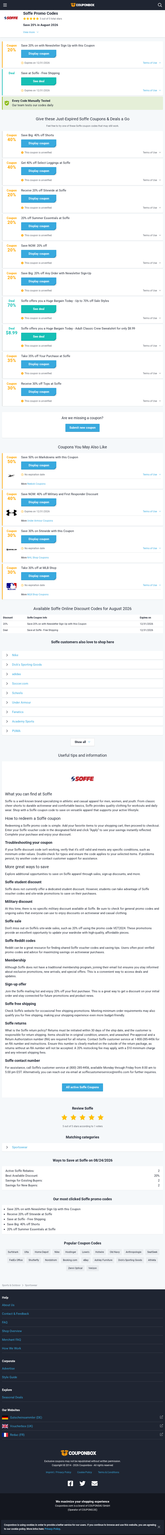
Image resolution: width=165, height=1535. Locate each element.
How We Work (11, 1348)
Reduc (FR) (17, 1435)
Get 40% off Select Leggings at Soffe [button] (45, 163)
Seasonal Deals (12, 1397)
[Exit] (159, 1527)
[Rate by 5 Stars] (101, 1117)
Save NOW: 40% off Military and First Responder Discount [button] (59, 494)
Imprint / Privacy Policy (58, 1472)
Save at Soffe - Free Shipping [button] (40, 73)
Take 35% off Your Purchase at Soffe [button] (45, 356)
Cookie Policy (84, 1472)
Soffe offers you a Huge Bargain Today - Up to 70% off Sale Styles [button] (65, 301)
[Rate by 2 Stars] (73, 1117)
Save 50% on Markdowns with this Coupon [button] (49, 457)
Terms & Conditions (108, 1472)
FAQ (4, 1322)
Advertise (8, 1368)
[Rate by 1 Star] (64, 1117)
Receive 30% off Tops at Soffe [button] (41, 384)
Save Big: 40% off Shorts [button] (37, 135)
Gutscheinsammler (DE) (26, 1417)
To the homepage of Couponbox (82, 5)
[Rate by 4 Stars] (92, 1117)
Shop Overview (12, 1331)
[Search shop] (160, 5)
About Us (8, 1305)
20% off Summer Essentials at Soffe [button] (45, 218)
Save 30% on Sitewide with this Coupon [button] (47, 531)
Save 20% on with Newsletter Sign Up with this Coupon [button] (58, 45)
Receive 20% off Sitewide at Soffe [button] (43, 190)
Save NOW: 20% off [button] (34, 245)
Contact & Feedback (15, 1314)
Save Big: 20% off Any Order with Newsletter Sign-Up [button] (56, 273)
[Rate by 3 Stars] (82, 1117)
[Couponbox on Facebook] (70, 1485)
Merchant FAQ (11, 1340)
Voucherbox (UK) (21, 1426)
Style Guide (9, 1377)
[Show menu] (5, 5)
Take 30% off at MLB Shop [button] (38, 568)
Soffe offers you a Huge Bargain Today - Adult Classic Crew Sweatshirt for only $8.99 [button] (78, 328)
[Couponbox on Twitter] (82, 1485)
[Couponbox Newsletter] (95, 1485)
